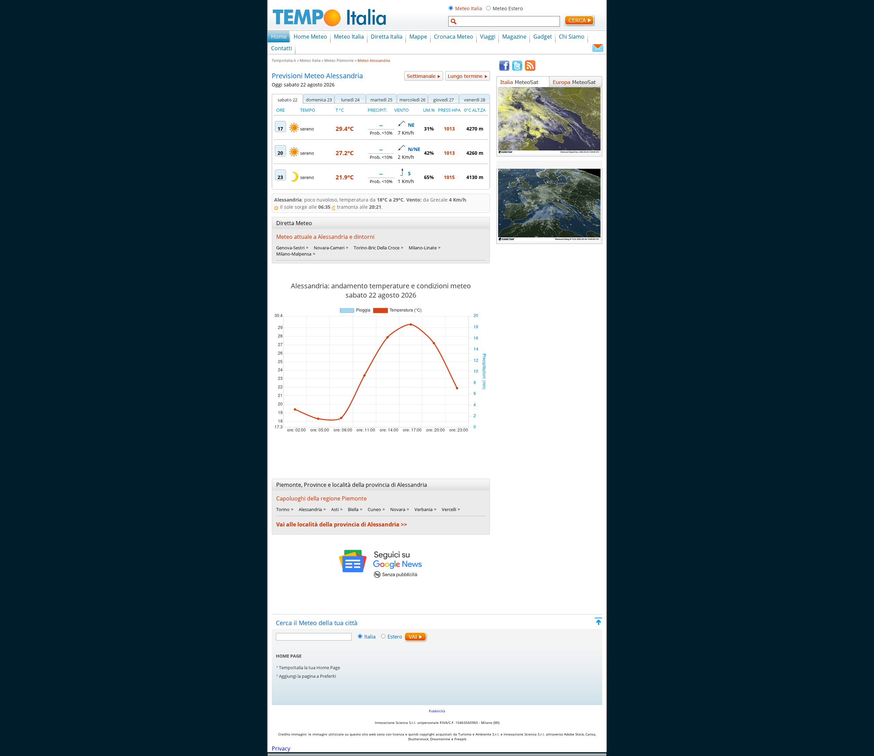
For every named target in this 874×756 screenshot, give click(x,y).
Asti (335, 509)
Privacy (281, 748)
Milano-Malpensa (293, 254)
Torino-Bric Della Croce (376, 248)
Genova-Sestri (290, 248)
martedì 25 (381, 100)
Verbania (423, 509)
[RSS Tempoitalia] (530, 69)
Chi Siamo (571, 36)
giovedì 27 (443, 100)
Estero (394, 636)
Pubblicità (437, 711)
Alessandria (310, 509)
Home (279, 36)
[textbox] (504, 21)
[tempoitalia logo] (329, 28)
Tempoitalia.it (284, 60)
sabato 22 (287, 100)
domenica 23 (319, 100)
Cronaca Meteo (453, 36)
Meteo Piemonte (339, 60)
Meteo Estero (508, 8)
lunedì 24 (350, 100)
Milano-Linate (423, 248)
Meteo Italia (468, 8)
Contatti (281, 48)
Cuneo (374, 509)
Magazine (514, 36)
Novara (397, 509)
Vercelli (449, 509)
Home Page (288, 656)
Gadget (542, 36)
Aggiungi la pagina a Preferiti (307, 676)
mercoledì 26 (412, 100)
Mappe (418, 36)
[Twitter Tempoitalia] (517, 69)
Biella (353, 509)
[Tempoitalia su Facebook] (504, 69)
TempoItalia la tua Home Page (309, 667)
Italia (370, 636)
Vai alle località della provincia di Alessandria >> (341, 524)
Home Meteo (310, 36)
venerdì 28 (474, 100)
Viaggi (487, 36)
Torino (283, 509)
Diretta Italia (387, 36)
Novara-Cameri (329, 248)
